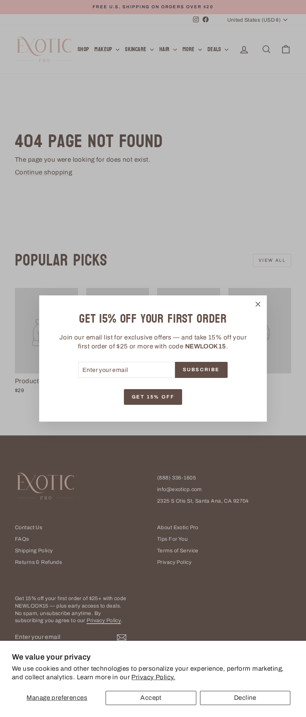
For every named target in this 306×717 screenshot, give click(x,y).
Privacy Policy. (153, 677)
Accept (151, 697)
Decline (245, 697)
